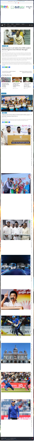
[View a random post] (32, 25)
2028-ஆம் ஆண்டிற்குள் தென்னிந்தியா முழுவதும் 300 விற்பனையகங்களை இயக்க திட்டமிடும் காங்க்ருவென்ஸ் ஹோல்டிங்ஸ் (31, 234)
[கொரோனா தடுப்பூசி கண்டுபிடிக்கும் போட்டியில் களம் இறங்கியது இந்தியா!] (28, 77)
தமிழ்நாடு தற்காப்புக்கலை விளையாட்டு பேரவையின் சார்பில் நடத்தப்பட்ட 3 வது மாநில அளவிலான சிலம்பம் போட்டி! (17, 115)
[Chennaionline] (2, 25)
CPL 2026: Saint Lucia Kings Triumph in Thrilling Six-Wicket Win (31, 326)
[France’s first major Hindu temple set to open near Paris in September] (15, 357)
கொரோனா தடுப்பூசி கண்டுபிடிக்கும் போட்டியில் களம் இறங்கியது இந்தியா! (27, 85)
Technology (9, 26)
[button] (5, 24)
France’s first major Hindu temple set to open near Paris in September (31, 354)
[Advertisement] (16, 17)
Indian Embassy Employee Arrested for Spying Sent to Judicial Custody (26, 72)
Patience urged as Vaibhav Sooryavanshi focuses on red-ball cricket (31, 382)
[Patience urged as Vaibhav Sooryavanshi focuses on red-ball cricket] (15, 385)
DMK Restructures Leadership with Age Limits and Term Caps (31, 299)
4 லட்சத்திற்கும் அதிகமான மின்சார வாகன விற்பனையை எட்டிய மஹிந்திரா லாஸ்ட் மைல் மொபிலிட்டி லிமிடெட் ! (31, 268)
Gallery (23, 24)
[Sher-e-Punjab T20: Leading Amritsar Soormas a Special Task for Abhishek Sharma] (15, 416)
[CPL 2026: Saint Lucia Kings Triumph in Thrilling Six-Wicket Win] (15, 329)
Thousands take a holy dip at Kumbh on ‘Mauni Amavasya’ (5, 85)
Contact (14, 26)
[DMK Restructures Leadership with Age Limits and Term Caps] (15, 302)
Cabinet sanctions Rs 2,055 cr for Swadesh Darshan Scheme (16, 85)
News (8, 24)
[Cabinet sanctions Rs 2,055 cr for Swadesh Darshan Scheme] (17, 77)
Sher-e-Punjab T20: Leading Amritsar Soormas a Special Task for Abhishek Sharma (31, 413)
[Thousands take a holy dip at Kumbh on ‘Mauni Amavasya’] (6, 77)
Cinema (12, 24)
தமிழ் (4, 24)
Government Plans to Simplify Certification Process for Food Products (9, 72)
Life (4, 26)
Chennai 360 (17, 24)
